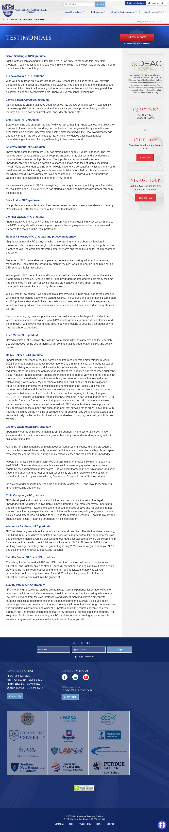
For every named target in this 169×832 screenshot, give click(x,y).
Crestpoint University (24, 10)
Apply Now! (137, 37)
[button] (145, 157)
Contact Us (15, 696)
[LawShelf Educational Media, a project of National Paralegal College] (68, 751)
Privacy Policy (85, 824)
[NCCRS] (109, 751)
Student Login (158, 3)
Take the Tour (145, 197)
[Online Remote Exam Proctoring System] (27, 751)
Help (71, 824)
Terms (98, 824)
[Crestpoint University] (27, 735)
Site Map (110, 824)
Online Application (135, 3)
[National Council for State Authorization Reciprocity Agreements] (68, 735)
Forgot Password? (86, 657)
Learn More (70, 696)
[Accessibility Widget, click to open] (162, 825)
